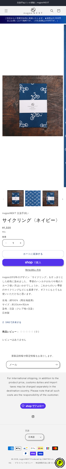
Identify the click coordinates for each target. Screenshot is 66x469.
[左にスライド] (3, 199)
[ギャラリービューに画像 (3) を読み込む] (50, 198)
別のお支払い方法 (33, 270)
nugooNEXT (24, 459)
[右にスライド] (62, 199)
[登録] (56, 364)
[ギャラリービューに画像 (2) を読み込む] (33, 198)
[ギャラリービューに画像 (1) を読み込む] (15, 198)
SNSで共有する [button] (13, 322)
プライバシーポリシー (24, 463)
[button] (6, 10)
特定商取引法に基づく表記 (46, 463)
